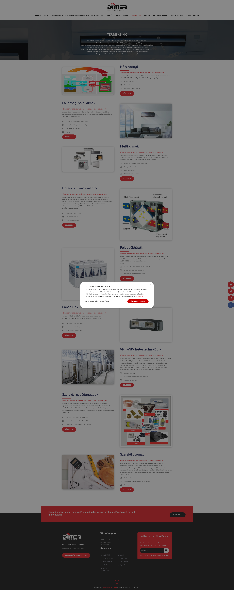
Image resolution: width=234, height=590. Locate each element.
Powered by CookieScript (141, 306)
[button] (97, 301)
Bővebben (139, 296)
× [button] (150, 284)
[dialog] (117, 295)
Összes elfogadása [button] (138, 301)
